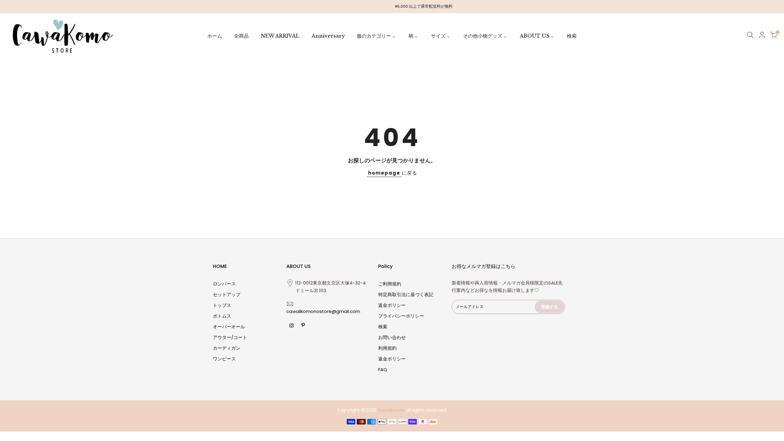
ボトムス (222, 316)
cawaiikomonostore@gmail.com (323, 311)
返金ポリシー (392, 305)
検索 (382, 326)
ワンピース (224, 359)
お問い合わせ (392, 337)
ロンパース (224, 284)
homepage (384, 173)
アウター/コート (230, 337)
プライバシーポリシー (401, 316)
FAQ (382, 369)
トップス (222, 305)
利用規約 (387, 348)
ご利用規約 (389, 284)
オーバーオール (229, 326)
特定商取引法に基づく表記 (405, 294)
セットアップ (226, 294)
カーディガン (226, 348)
